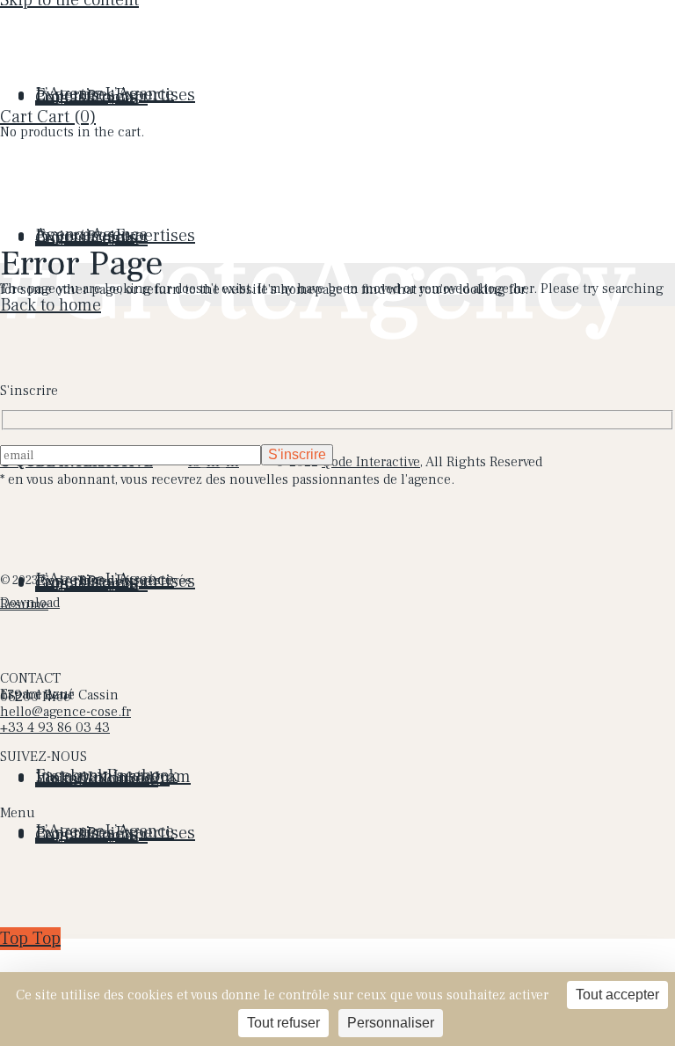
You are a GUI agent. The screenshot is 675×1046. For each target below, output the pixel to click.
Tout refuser (283, 1022)
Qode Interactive (371, 462)
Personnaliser (390, 1022)
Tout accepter (617, 994)
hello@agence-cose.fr (65, 711)
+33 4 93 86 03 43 (55, 727)
